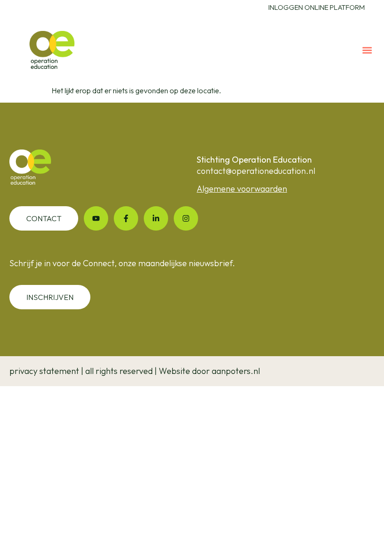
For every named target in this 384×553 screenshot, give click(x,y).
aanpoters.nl (236, 371)
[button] (367, 50)
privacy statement (44, 371)
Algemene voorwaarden (242, 188)
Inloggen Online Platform (316, 7)
